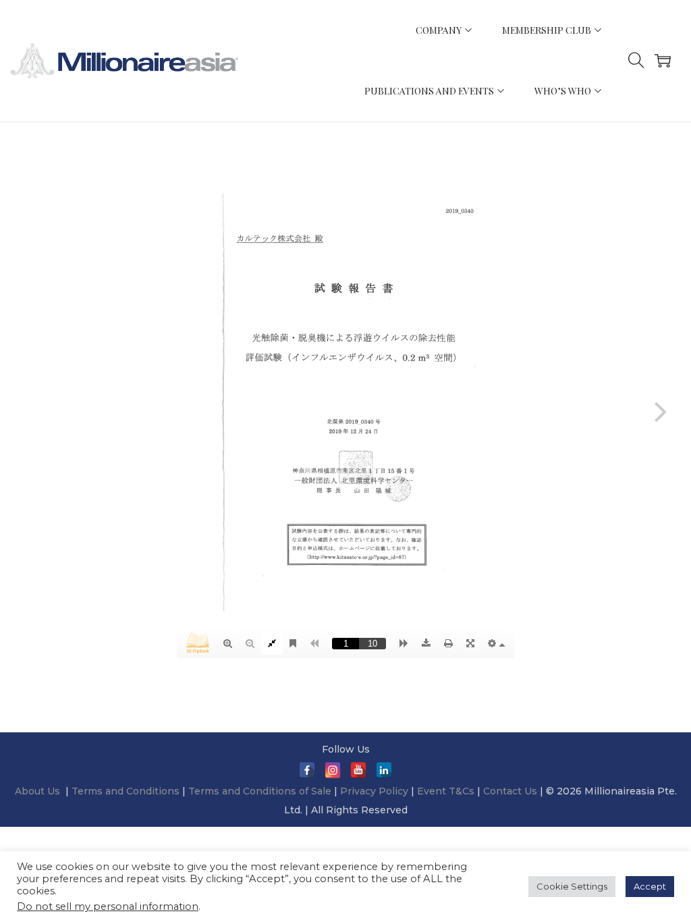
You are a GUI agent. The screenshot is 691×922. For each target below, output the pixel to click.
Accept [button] (650, 886)
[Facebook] (307, 770)
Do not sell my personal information (107, 906)
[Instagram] (333, 770)
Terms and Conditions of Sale (261, 791)
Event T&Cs (445, 791)
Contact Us (510, 791)
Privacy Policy (374, 791)
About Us (37, 791)
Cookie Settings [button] (571, 886)
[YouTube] (358, 770)
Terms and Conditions (127, 791)
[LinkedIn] (384, 770)
